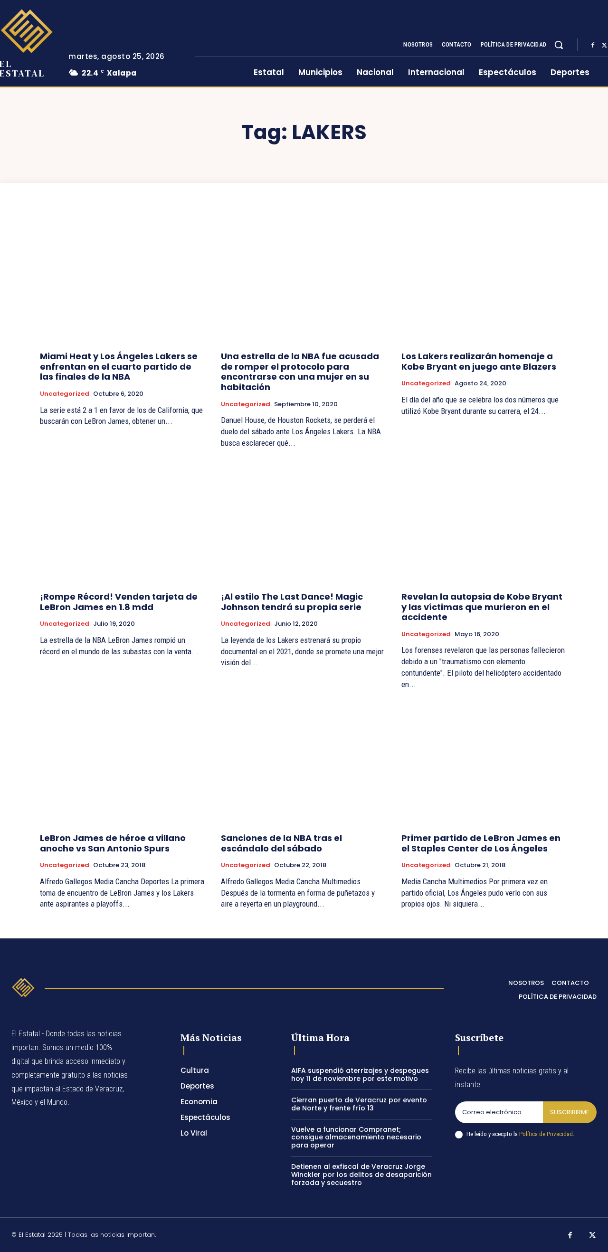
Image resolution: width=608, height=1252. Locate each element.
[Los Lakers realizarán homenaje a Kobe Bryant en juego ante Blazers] (484, 281)
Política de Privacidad (546, 1133)
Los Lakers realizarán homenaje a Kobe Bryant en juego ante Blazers (478, 361)
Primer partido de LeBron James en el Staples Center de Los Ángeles (480, 843)
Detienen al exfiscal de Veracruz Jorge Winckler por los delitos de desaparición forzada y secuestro (361, 1174)
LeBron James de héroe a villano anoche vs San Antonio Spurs (113, 843)
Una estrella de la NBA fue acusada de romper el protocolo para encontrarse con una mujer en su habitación (300, 371)
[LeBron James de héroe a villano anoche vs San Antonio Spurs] (123, 763)
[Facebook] (592, 45)
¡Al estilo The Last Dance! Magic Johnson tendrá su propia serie (292, 602)
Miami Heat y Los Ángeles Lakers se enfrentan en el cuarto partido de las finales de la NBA (119, 366)
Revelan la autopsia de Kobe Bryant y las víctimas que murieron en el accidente (481, 607)
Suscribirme (569, 1112)
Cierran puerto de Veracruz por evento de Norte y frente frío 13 (359, 1104)
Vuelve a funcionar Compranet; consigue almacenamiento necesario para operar (356, 1137)
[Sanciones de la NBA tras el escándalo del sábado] (304, 763)
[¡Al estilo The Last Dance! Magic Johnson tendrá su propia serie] (304, 521)
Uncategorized (64, 394)
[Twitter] (593, 1236)
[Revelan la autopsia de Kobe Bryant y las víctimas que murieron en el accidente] (484, 521)
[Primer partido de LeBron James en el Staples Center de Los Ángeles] (484, 763)
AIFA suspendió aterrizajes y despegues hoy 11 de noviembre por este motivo (360, 1074)
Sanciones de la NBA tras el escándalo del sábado (281, 843)
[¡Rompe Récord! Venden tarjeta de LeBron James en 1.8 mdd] (123, 521)
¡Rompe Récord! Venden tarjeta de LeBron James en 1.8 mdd (119, 602)
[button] (558, 44)
